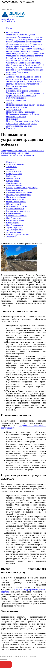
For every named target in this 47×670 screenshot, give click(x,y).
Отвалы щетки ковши (34, 53)
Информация (12, 119)
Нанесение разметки (15, 53)
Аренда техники (35, 37)
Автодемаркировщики (16, 100)
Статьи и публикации (24, 121)
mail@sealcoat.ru (8, 21)
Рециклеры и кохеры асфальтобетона (22, 91)
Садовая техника (28, 60)
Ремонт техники (13, 88)
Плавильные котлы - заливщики (20, 112)
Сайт (36, 121)
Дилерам (28, 126)
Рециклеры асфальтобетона (18, 211)
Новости (10, 121)
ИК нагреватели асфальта (32, 93)
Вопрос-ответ (12, 123)
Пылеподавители (31, 84)
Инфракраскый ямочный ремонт (20, 105)
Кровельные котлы (26, 46)
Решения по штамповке (16, 86)
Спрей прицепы (34, 63)
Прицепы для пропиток (32, 56)
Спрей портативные (15, 65)
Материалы (11, 35)
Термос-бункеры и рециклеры (22, 115)
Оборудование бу (14, 56)
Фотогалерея (24, 123)
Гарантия (19, 126)
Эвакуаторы (22, 72)
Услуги (9, 102)
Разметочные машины (16, 98)
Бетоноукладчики (14, 39)
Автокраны (23, 37)
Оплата (34, 123)
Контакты (10, 128)
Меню (9, 28)
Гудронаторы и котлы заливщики (21, 95)
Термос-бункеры (13, 93)
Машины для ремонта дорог (18, 195)
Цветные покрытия (15, 84)
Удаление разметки (14, 230)
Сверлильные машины (16, 63)
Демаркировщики (14, 44)
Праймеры (37, 81)
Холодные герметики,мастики (19, 77)
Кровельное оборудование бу (19, 49)
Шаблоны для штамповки (17, 234)
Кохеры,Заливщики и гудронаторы (21, 188)
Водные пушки (13, 178)
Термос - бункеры (25, 67)
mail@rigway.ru (7, 19)
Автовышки (11, 37)
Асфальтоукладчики (26, 35)
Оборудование (12, 32)
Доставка (10, 126)
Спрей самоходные (14, 225)
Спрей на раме (31, 65)
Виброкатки (27, 39)
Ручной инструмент (15, 58)
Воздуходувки (19, 42)
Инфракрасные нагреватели (19, 114)
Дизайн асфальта (33, 42)
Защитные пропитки (23, 81)
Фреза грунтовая (22, 70)
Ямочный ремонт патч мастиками (25, 106)
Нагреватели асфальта (29, 51)
